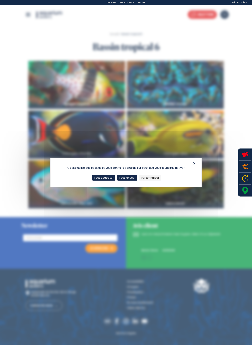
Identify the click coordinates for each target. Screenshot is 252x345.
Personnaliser (150, 178)
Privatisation (127, 2)
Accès (245, 191)
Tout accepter (104, 178)
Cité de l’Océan (239, 2)
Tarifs (245, 166)
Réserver (245, 154)
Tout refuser (127, 178)
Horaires (245, 178)
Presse (141, 2)
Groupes (111, 2)
